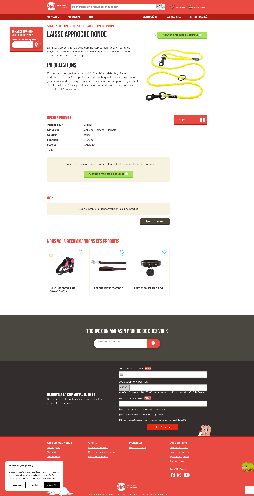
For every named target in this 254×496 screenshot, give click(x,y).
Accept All (51, 485)
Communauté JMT (150, 17)
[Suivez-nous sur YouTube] (186, 475)
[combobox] (118, 7)
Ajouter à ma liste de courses (180, 35)
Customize (17, 485)
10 (165, 254)
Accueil (50, 26)
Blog (91, 17)
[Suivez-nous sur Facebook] (172, 474)
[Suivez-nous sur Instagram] (179, 474)
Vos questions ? (174, 17)
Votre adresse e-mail (131, 368)
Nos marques (53, 457)
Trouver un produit (179, 448)
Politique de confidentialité (145, 494)
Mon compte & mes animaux (101, 452)
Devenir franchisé (198, 17)
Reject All (34, 485)
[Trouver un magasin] (37, 44)
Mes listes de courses (98, 457)
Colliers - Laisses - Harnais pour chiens (95, 26)
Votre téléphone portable (133, 381)
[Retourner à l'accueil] (57, 9)
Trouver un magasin (179, 452)
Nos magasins (74, 17)
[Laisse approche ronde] (175, 75)
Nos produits (53, 17)
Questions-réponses (179, 457)
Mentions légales (124, 494)
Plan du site (163, 494)
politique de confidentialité (174, 420)
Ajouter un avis (155, 221)
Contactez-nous (177, 461)
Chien (72, 26)
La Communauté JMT (98, 448)
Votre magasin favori (131, 398)
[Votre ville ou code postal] (26, 44)
